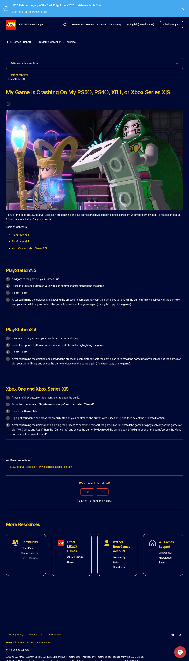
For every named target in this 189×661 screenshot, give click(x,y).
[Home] (11, 25)
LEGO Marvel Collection (48, 41)
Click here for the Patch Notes (29, 11)
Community (115, 24)
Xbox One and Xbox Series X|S (29, 248)
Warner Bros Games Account (121, 546)
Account (101, 24)
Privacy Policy (16, 634)
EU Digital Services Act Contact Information (28, 642)
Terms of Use (36, 634)
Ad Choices (55, 634)
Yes (87, 492)
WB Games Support (166, 544)
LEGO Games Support (18, 41)
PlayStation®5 (20, 234)
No (102, 492)
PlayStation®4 (20, 241)
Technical (70, 41)
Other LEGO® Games (72, 546)
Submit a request (171, 24)
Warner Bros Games (83, 24)
